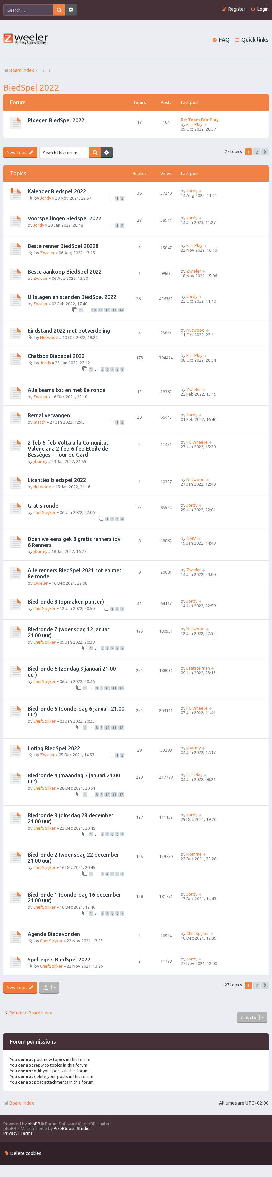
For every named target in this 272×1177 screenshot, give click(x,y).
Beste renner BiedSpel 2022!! (63, 246)
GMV (191, 538)
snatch (39, 422)
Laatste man (198, 668)
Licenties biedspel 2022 (57, 480)
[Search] (59, 10)
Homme (194, 854)
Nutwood (49, 337)
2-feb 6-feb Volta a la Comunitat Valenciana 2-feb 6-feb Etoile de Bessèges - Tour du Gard (68, 449)
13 (114, 310)
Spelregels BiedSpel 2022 (59, 959)
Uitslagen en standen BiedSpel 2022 (72, 297)
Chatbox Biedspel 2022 (56, 356)
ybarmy (40, 461)
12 (107, 310)
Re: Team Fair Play (200, 119)
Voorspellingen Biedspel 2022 (64, 218)
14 (121, 310)
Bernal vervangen (49, 415)
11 (100, 310)
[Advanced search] (71, 10)
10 (94, 310)
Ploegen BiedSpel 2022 (56, 120)
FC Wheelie (197, 442)
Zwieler (47, 252)
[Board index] (26, 39)
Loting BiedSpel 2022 (54, 748)
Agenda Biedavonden (54, 934)
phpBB (34, 1123)
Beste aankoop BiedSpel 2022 (65, 272)
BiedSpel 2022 (31, 87)
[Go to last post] (200, 190)
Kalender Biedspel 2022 (57, 191)
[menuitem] (259, 9)
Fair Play (194, 124)
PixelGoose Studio (72, 1128)
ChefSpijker (44, 512)
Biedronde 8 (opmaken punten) (66, 602)
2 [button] (257, 152)
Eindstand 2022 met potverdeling (69, 331)
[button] (265, 151)
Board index (21, 1103)
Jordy (45, 198)
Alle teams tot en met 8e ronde (66, 390)
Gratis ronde (43, 506)
